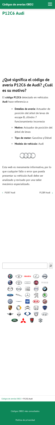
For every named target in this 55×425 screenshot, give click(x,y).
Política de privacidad (25, 420)
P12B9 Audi (44, 192)
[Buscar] (51, 266)
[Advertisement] (27, 45)
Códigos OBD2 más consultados (25, 411)
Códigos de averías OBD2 (17, 4)
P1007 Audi (10, 192)
